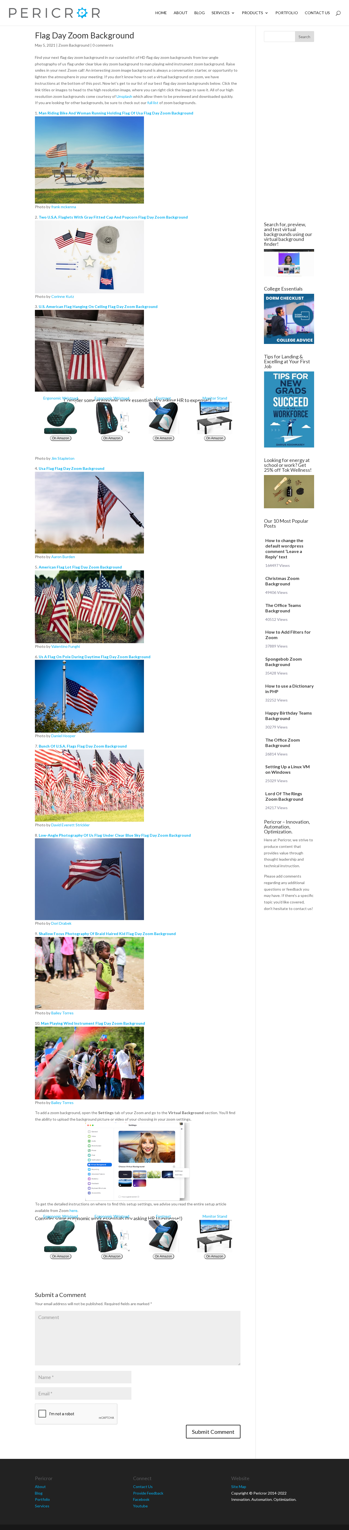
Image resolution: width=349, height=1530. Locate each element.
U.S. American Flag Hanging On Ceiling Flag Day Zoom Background (98, 306)
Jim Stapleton (62, 458)
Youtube (140, 1506)
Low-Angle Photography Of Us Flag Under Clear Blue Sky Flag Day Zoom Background (115, 835)
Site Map (238, 1486)
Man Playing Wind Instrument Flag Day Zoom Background (93, 1023)
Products (252, 13)
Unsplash (124, 96)
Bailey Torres (62, 1013)
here (73, 1210)
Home (161, 13)
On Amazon (60, 438)
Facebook (141, 1499)
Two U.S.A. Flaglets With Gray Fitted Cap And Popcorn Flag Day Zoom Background (113, 217)
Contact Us (317, 13)
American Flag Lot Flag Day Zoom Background (80, 567)
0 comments (102, 45)
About (181, 13)
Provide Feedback (148, 1493)
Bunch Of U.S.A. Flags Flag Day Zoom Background (83, 746)
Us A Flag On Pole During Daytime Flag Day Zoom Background (95, 656)
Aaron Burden (63, 556)
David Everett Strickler (70, 825)
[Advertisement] (289, 132)
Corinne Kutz (62, 296)
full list (152, 102)
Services (221, 13)
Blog (199, 13)
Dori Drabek (61, 923)
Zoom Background (73, 45)
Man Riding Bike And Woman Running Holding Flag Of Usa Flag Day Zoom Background (116, 113)
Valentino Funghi (65, 646)
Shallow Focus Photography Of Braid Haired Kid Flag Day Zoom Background (107, 933)
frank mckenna (63, 206)
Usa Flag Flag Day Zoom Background (71, 468)
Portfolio (286, 13)
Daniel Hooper (63, 735)
